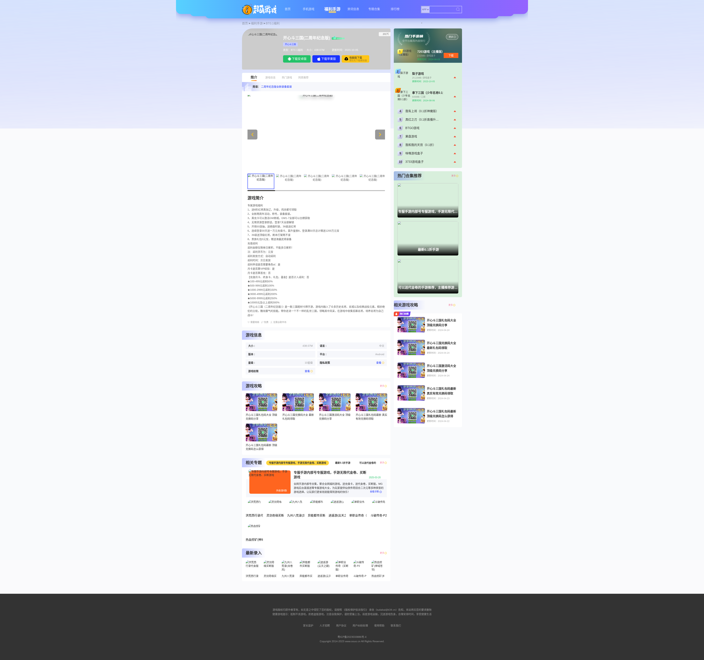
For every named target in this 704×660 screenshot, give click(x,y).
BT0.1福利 (273, 23)
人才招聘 (325, 625)
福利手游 (332, 9)
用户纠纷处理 (360, 625)
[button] (380, 134)
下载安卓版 (299, 58)
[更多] (457, 305)
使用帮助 (379, 625)
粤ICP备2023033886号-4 (352, 636)
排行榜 (395, 9)
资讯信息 (353, 9)
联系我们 (396, 625)
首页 (288, 9)
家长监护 (308, 625)
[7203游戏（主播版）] (452, 37)
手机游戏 (308, 9)
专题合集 (374, 9)
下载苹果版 (328, 58)
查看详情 (374, 491)
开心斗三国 (290, 44)
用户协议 (341, 625)
